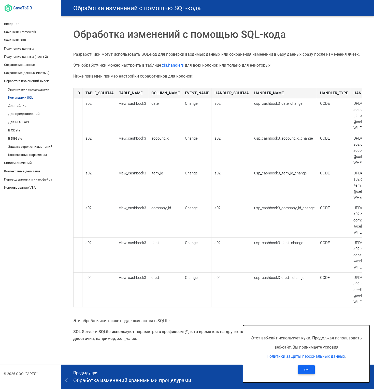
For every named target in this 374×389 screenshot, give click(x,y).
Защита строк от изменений (30, 146)
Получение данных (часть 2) (26, 56)
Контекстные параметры (27, 155)
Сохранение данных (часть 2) (27, 73)
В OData (14, 130)
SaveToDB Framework (20, 32)
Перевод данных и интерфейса (28, 179)
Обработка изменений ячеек (26, 81)
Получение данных (19, 48)
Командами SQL (20, 97)
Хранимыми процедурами (28, 89)
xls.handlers (173, 65)
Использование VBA (20, 187)
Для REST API (18, 122)
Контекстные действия (22, 171)
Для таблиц (17, 106)
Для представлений (24, 114)
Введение (11, 24)
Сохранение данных (19, 65)
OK (306, 370)
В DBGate (15, 138)
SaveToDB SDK (15, 40)
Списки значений (18, 163)
